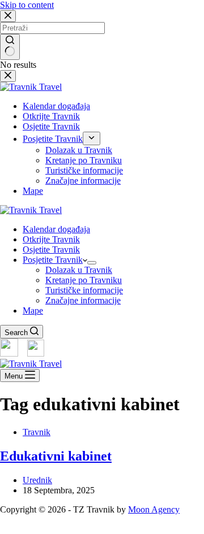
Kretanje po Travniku (83, 280)
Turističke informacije (84, 290)
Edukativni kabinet (56, 456)
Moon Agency (154, 509)
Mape (33, 310)
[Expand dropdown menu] (91, 262)
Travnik (36, 432)
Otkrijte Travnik (51, 239)
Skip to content (27, 5)
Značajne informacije (83, 300)
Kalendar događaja (56, 229)
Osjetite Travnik (51, 249)
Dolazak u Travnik (78, 270)
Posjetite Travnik (53, 259)
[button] (102, 529)
